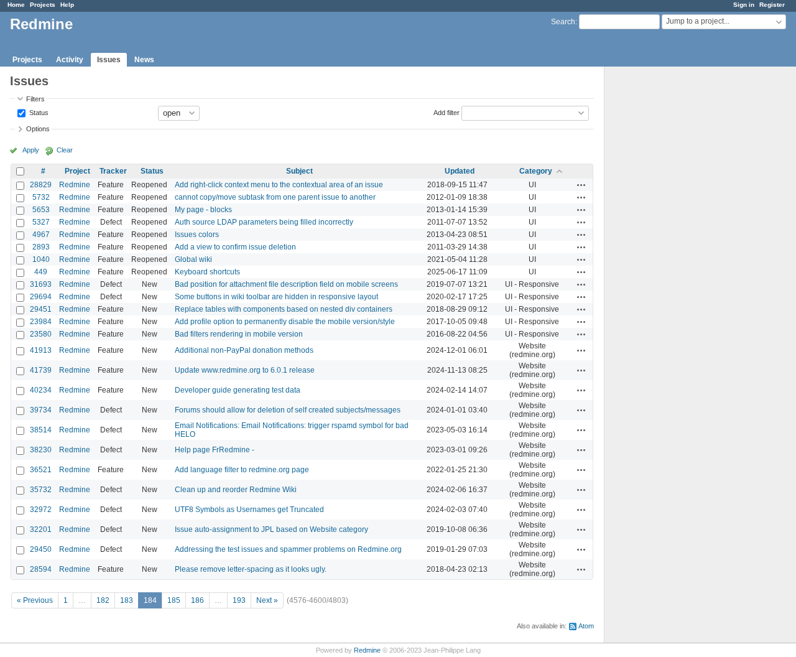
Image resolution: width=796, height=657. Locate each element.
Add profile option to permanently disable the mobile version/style (285, 321)
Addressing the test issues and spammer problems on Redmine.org (288, 549)
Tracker (113, 171)
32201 (41, 529)
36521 (41, 469)
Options (38, 129)
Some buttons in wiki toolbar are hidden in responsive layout (276, 296)
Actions (581, 185)
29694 (41, 296)
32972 (41, 509)
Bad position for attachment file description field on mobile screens (286, 284)
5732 (41, 197)
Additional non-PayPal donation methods (244, 350)
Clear (65, 150)
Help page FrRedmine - (214, 449)
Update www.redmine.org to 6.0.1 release (245, 370)
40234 (41, 390)
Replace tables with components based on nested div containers (283, 309)
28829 (41, 184)
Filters (35, 99)
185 (173, 600)
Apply (30, 150)
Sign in (743, 4)
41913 (41, 350)
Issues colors (197, 234)
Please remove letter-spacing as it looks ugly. (250, 569)
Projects (42, 4)
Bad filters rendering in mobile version (239, 334)
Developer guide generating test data (237, 390)
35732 (41, 489)
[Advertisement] (666, 262)
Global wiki (193, 259)
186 (197, 600)
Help (67, 4)
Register (772, 4)
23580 (41, 334)
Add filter (446, 112)
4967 (41, 234)
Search (563, 21)
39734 (41, 410)
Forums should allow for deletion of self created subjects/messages (287, 410)
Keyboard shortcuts (207, 272)
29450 (41, 549)
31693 (41, 284)
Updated (459, 171)
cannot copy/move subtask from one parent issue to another (275, 197)
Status (38, 112)
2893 (41, 247)
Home (16, 4)
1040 (41, 259)
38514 (41, 430)
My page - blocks (203, 209)
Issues (109, 59)
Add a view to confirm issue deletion (235, 247)
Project (77, 171)
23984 (41, 321)
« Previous (35, 600)
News (144, 59)
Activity (69, 59)
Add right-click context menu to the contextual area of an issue (279, 184)
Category (535, 171)
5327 (41, 222)
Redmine (74, 184)
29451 (41, 309)
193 (239, 600)
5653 (41, 209)
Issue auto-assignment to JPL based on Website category (271, 529)
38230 (41, 449)
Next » (267, 600)
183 (126, 600)
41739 (41, 370)
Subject (299, 171)
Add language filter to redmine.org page (242, 469)
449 (40, 272)
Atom (586, 626)
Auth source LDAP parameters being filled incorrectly (264, 222)
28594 (41, 569)
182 (102, 600)
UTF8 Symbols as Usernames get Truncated (249, 509)
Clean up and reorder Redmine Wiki (236, 489)
